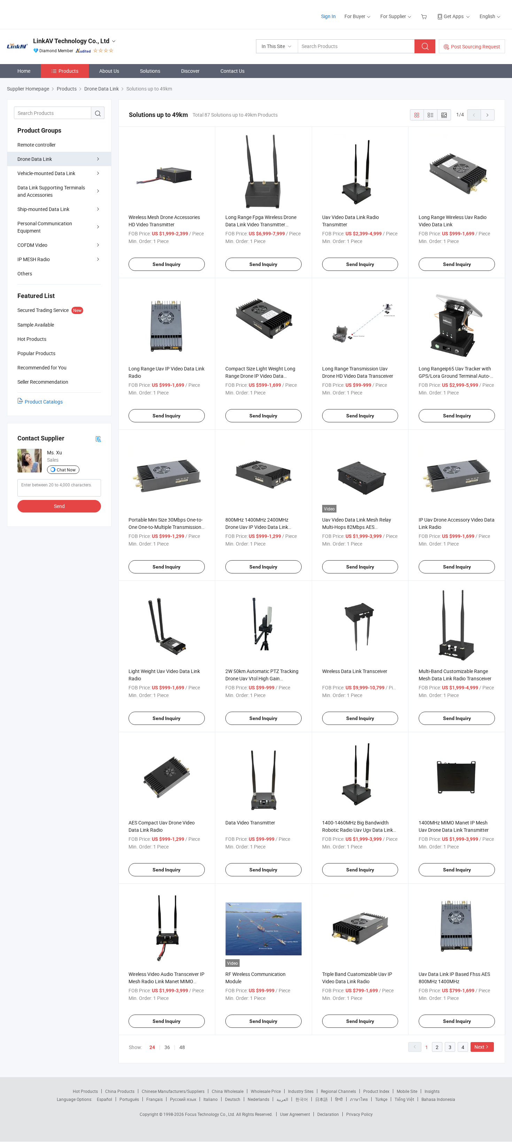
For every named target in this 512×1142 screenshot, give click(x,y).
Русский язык (183, 1099)
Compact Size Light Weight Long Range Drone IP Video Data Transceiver (260, 375)
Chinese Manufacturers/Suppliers (173, 1091)
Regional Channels (338, 1091)
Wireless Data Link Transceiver (354, 671)
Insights (432, 1091)
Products (68, 71)
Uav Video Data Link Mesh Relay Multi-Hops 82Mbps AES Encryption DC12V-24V (356, 527)
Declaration (328, 1114)
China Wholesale (227, 1091)
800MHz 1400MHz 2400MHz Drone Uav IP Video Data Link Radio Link (256, 527)
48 (182, 1047)
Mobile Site (407, 1091)
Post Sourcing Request (475, 46)
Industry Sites (300, 1091)
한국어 (301, 1099)
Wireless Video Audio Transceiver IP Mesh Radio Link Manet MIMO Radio (166, 981)
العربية (282, 1099)
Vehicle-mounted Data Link (46, 173)
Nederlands (258, 1099)
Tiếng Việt (404, 1099)
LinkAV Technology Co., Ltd (71, 41)
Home (23, 71)
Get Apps (454, 16)
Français (154, 1099)
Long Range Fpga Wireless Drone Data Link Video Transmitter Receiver (260, 224)
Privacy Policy (359, 1114)
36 (167, 1047)
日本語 (321, 1099)
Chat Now (66, 469)
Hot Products (85, 1091)
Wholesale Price (266, 1091)
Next (479, 1046)
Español (104, 1099)
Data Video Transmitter (250, 822)
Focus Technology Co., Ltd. (210, 1114)
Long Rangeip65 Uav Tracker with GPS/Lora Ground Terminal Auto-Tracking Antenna (455, 375)
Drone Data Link (34, 159)
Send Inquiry (166, 264)
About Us (109, 71)
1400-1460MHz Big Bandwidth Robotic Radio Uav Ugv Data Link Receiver (357, 829)
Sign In (328, 16)
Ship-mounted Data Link (43, 209)
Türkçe (381, 1099)
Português (129, 1099)
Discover (190, 71)
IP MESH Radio (33, 259)
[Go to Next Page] (487, 115)
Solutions (150, 71)
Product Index (376, 1091)
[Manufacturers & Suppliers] (51, 14)
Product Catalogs (44, 401)
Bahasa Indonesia (438, 1099)
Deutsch (232, 1099)
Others (24, 273)
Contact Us (232, 71)
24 (152, 1047)
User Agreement (295, 1114)
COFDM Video (32, 245)
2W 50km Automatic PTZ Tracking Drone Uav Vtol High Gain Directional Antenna (261, 678)
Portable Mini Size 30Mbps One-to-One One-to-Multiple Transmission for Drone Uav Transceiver (166, 527)
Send (59, 506)
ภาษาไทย (359, 1099)
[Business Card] (98, 438)
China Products (119, 1091)
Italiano (210, 1099)
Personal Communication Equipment (44, 227)
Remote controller (36, 144)
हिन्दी (339, 1099)
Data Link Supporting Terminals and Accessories (51, 191)
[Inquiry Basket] (424, 16)
